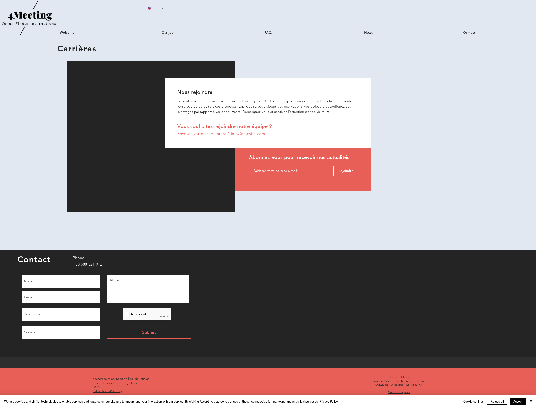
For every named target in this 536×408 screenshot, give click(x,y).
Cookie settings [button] (473, 401)
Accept (517, 401)
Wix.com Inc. (414, 384)
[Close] (530, 401)
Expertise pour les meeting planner (116, 383)
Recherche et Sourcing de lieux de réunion (121, 379)
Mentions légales (399, 392)
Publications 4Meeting (107, 391)
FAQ (96, 387)
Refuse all (497, 401)
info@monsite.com (248, 133)
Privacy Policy (329, 401)
